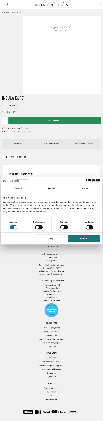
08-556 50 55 (55, 300)
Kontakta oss (51, 335)
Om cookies (51, 373)
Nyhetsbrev (51, 376)
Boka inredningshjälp (51, 343)
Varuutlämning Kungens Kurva (51, 339)
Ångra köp (51, 346)
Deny (51, 238)
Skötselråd (51, 358)
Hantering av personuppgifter (51, 365)
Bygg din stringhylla (51, 331)
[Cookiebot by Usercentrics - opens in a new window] (88, 181)
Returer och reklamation (51, 369)
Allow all (84, 238)
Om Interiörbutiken (51, 388)
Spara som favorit (16, 157)
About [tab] (85, 188)
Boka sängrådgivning (51, 327)
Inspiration (51, 392)
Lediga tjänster (51, 399)
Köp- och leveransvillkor (51, 361)
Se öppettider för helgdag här (52, 271)
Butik (51, 395)
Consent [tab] (18, 188)
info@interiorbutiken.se (54, 265)
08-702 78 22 (55, 268)
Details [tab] (51, 188)
